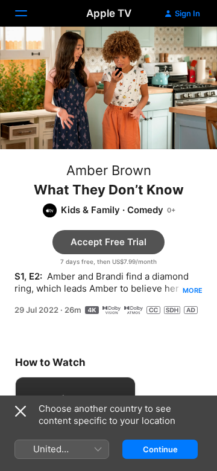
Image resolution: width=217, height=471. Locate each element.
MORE (193, 290)
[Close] (20, 411)
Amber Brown (108, 170)
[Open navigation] (28, 13)
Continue (160, 449)
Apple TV (108, 13)
